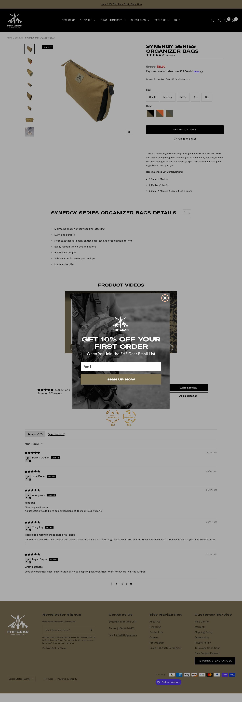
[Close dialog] (165, 298)
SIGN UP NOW (121, 379)
